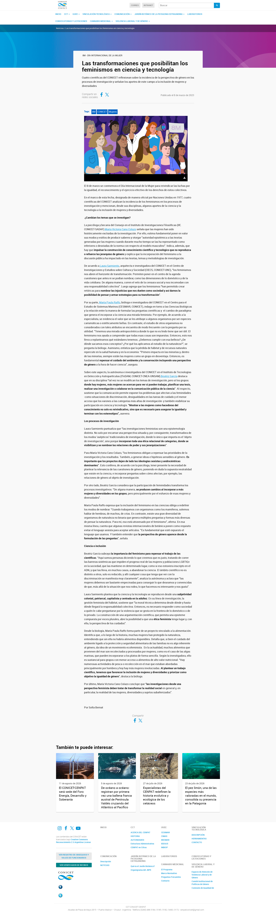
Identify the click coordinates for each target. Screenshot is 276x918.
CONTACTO (197, 842)
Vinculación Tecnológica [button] (96, 14)
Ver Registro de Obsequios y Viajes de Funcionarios (74, 856)
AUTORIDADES (137, 839)
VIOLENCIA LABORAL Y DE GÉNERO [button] (132, 21)
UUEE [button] (75, 14)
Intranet (148, 5)
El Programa (166, 869)
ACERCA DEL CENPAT (140, 832)
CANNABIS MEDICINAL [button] (100, 21)
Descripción (105, 861)
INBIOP (164, 847)
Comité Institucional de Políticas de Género (202, 883)
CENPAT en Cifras (139, 847)
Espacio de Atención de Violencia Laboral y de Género (202, 874)
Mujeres (113, 111)
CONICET (102, 111)
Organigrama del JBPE (141, 870)
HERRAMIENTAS (199, 838)
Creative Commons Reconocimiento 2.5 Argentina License (73, 841)
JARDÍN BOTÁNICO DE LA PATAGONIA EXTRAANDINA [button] (158, 14)
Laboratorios (194, 14)
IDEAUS (164, 843)
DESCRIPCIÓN (198, 834)
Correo (135, 5)
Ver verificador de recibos (74, 865)
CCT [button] (66, 14)
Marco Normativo (169, 873)
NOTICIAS (104, 865)
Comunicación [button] (122, 14)
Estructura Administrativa (142, 843)
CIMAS (164, 836)
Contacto (165, 880)
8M (93, 111)
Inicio (58, 14)
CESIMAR (165, 832)
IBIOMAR (165, 839)
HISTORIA (135, 836)
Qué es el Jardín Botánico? (143, 866)
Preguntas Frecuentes (171, 877)
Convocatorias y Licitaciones (71, 21)
